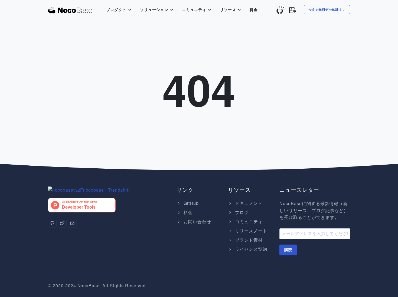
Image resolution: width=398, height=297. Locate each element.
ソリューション (154, 9)
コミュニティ (194, 9)
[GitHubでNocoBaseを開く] (89, 189)
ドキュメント (248, 203)
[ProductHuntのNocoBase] (82, 204)
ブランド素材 (248, 240)
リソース (228, 9)
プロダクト (116, 9)
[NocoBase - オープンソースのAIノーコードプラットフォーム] (70, 10)
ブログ (241, 212)
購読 (288, 250)
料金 (254, 9)
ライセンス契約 (250, 249)
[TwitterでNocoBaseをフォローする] (62, 223)
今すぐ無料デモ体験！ (325, 9)
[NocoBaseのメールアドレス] (72, 223)
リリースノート (250, 231)
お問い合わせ (196, 221)
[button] (292, 9)
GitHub (190, 203)
